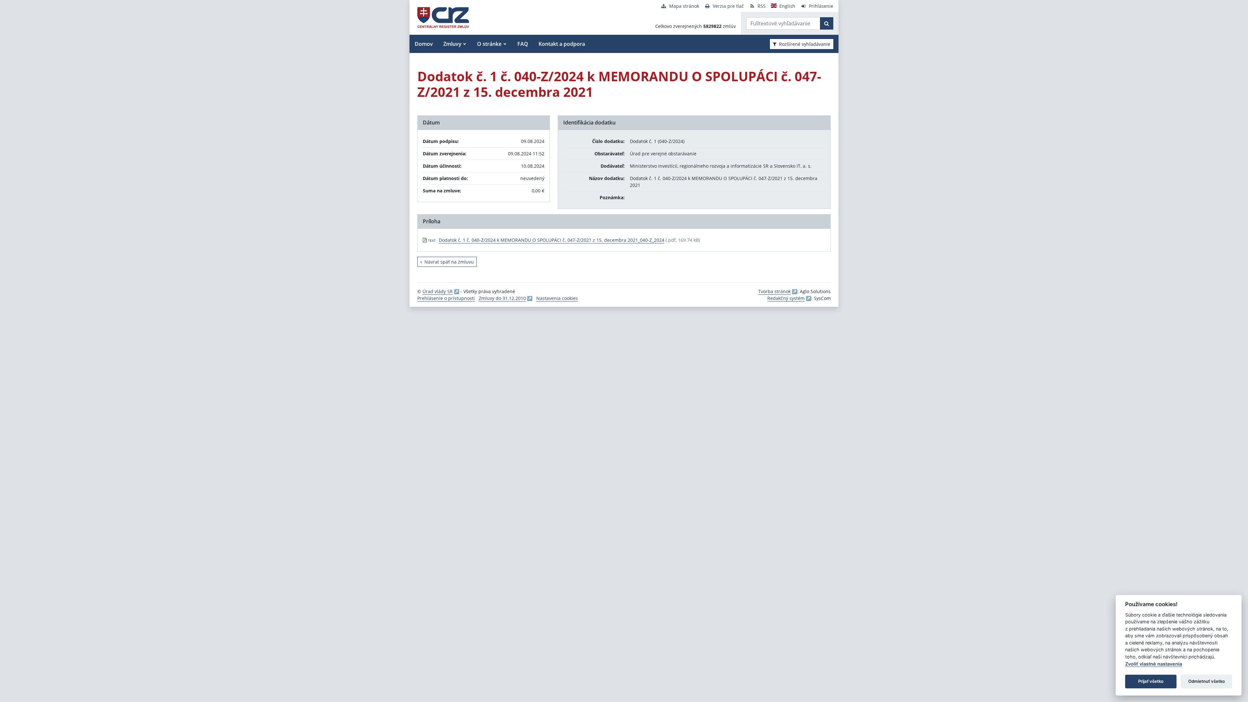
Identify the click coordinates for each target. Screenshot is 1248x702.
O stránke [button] (489, 43)
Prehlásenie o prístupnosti (446, 298)
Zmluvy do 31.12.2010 (502, 298)
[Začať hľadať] (826, 23)
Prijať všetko (1151, 681)
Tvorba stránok (774, 291)
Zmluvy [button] (452, 43)
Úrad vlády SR (437, 291)
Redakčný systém (786, 298)
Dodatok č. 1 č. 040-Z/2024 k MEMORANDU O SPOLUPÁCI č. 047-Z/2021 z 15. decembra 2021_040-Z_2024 (551, 240)
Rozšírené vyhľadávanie (804, 44)
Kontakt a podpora (562, 43)
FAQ (522, 43)
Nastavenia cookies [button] (557, 298)
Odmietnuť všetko (1206, 681)
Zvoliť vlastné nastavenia (1153, 664)
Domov (424, 43)
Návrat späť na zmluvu (449, 262)
